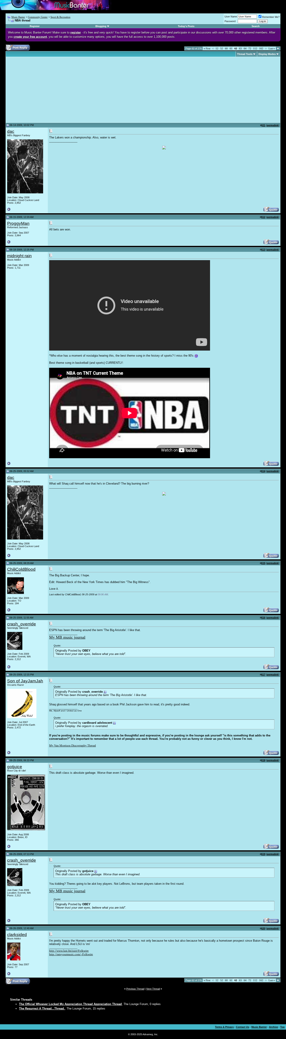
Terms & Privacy (224, 1027)
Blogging (100, 26)
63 (240, 48)
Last (272, 48)
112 (255, 48)
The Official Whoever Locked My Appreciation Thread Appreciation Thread (70, 1004)
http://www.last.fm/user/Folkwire (69, 950)
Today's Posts (186, 26)
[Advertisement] (44, 90)
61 (231, 48)
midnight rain (19, 255)
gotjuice (14, 766)
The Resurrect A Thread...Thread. (42, 1008)
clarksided (17, 934)
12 (217, 48)
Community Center (38, 17)
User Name (231, 16)
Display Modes (267, 54)
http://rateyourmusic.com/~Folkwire (71, 954)
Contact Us (242, 1027)
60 (226, 48)
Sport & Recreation (60, 17)
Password (230, 21)
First (207, 48)
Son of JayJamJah (25, 681)
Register (35, 26)
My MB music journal (67, 637)
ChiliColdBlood (21, 569)
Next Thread (153, 988)
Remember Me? (271, 17)
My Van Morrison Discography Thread (72, 745)
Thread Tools (244, 54)
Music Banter (18, 17)
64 (245, 48)
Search (256, 26)
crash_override (21, 624)
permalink (272, 125)
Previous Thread (135, 988)
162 (261, 48)
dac (10, 131)
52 (221, 48)
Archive (273, 1027)
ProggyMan (18, 223)
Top (282, 1027)
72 (249, 48)
